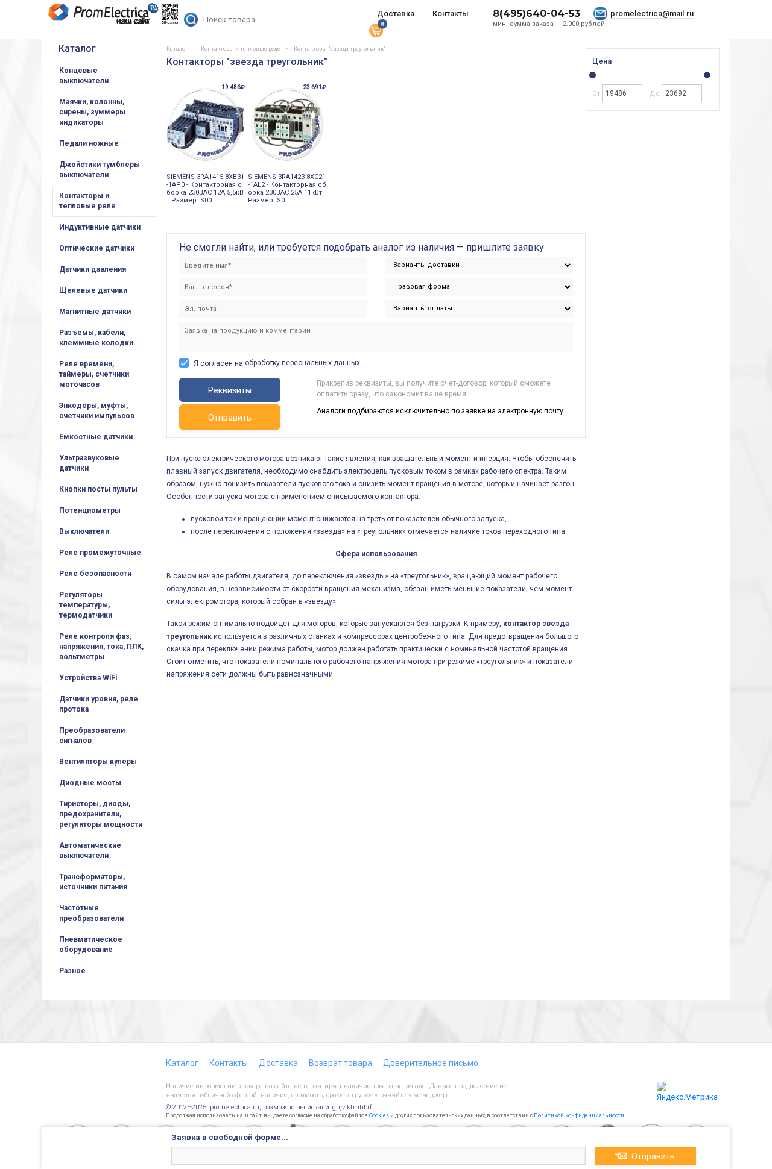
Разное (72, 971)
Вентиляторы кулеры (98, 761)
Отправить (230, 417)
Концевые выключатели (84, 75)
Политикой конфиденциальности (579, 1115)
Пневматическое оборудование (90, 944)
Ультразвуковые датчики (89, 463)
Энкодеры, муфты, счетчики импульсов (96, 410)
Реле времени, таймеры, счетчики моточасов (94, 374)
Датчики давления (92, 269)
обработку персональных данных (302, 363)
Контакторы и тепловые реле (87, 201)
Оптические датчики (96, 248)
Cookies (379, 1115)
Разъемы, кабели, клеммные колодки (96, 337)
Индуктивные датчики (100, 227)
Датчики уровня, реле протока (98, 704)
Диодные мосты (90, 783)
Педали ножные (89, 143)
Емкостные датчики (96, 437)
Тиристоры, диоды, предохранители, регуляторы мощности (100, 814)
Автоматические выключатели (90, 850)
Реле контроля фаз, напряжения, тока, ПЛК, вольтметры (101, 646)
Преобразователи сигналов (92, 735)
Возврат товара (340, 1063)
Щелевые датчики (93, 290)
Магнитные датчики (95, 311)
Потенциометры (90, 510)
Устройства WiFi (88, 678)
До (656, 94)
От (597, 94)
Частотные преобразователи (91, 913)
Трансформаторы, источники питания (93, 882)
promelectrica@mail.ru (652, 13)
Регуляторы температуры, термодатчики (85, 605)
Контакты (450, 13)
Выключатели (84, 531)
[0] (375, 30)
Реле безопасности (95, 573)
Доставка (395, 13)
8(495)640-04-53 (536, 13)
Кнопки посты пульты (98, 489)
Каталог (77, 48)
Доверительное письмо (430, 1063)
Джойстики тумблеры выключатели (99, 169)
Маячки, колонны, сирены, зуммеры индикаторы (92, 112)
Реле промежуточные (100, 552)
